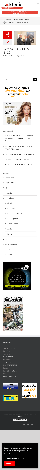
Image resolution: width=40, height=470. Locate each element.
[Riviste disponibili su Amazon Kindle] (17, 91)
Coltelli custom (12, 208)
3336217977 (8, 362)
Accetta (9, 463)
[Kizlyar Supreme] (13, 313)
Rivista (9, 193)
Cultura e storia (12, 224)
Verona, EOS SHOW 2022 (16, 50)
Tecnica (9, 234)
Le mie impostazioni (20, 420)
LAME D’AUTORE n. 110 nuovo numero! (19, 154)
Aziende (10, 203)
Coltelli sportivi (12, 218)
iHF (6, 188)
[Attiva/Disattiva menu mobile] (38, 3)
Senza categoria (11, 244)
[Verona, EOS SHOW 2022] (25, 38)
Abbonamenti (10, 177)
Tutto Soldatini (10, 249)
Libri (6, 239)
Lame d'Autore (10, 198)
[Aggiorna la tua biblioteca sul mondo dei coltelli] (10, 386)
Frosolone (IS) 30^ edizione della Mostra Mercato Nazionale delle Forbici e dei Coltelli (20, 138)
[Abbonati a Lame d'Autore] (10, 398)
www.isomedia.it (9, 376)
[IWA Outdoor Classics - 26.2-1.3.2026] (17, 276)
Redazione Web (9, 56)
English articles (10, 183)
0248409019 (8, 357)
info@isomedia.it (9, 371)
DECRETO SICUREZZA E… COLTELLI (18, 159)
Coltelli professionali (14, 213)
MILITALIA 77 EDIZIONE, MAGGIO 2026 (19, 164)
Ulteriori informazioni (15, 458)
